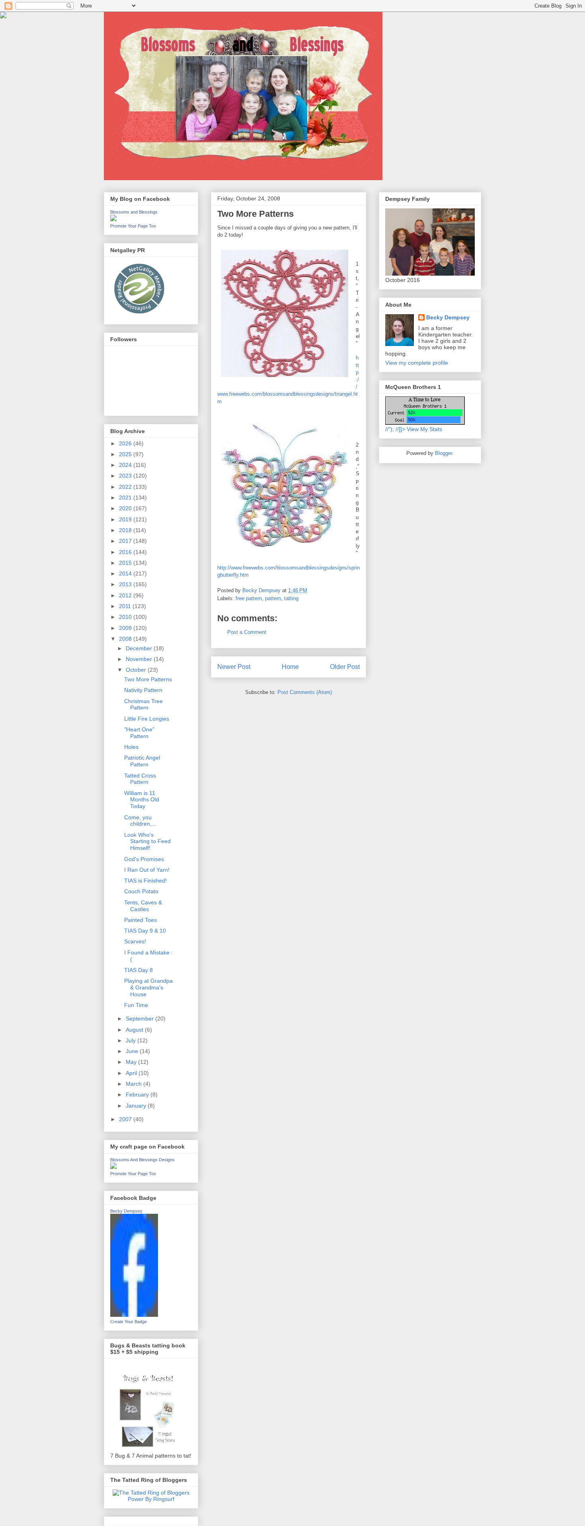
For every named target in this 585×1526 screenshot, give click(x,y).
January (137, 1105)
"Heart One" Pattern (139, 732)
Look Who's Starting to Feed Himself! (147, 841)
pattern (273, 598)
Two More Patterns (148, 679)
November (140, 659)
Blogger (443, 453)
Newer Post (233, 666)
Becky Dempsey (126, 1211)
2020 (126, 508)
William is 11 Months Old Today (141, 800)
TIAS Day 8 (138, 970)
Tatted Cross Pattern (140, 778)
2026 (126, 443)
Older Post (345, 666)
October (137, 670)
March (134, 1084)
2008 (126, 639)
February (138, 1094)
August (135, 1029)
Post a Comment (246, 632)
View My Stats (424, 429)
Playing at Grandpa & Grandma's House (148, 987)
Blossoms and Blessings (134, 212)
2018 (126, 530)
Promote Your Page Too (133, 226)
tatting (291, 598)
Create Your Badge (128, 1321)
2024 (126, 465)
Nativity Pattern (143, 690)
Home (290, 666)
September (140, 1018)
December (140, 648)
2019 (126, 519)
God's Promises (144, 859)
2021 (126, 497)
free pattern (249, 598)
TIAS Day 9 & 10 (145, 930)
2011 (126, 606)
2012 (126, 595)
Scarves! (135, 941)
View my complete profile (416, 363)
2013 (126, 584)
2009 (126, 628)
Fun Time (136, 1005)
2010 (126, 617)
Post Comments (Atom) (304, 692)
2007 (126, 1119)
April (132, 1073)
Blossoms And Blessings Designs (142, 1159)
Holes (131, 747)
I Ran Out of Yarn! (147, 870)
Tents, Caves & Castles (143, 905)
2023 (126, 475)
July (131, 1040)
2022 (126, 487)
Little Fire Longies (146, 718)
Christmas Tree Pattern (143, 704)
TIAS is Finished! (145, 880)
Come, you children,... (140, 820)
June (133, 1051)
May (132, 1062)
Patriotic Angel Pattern (142, 761)
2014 (126, 573)
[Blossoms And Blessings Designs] (113, 1167)
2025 (126, 454)
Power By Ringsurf (151, 1499)
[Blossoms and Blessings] (113, 219)
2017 (126, 541)
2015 (126, 563)
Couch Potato (141, 891)
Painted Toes (140, 920)
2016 (126, 552)
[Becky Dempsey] (134, 1315)
